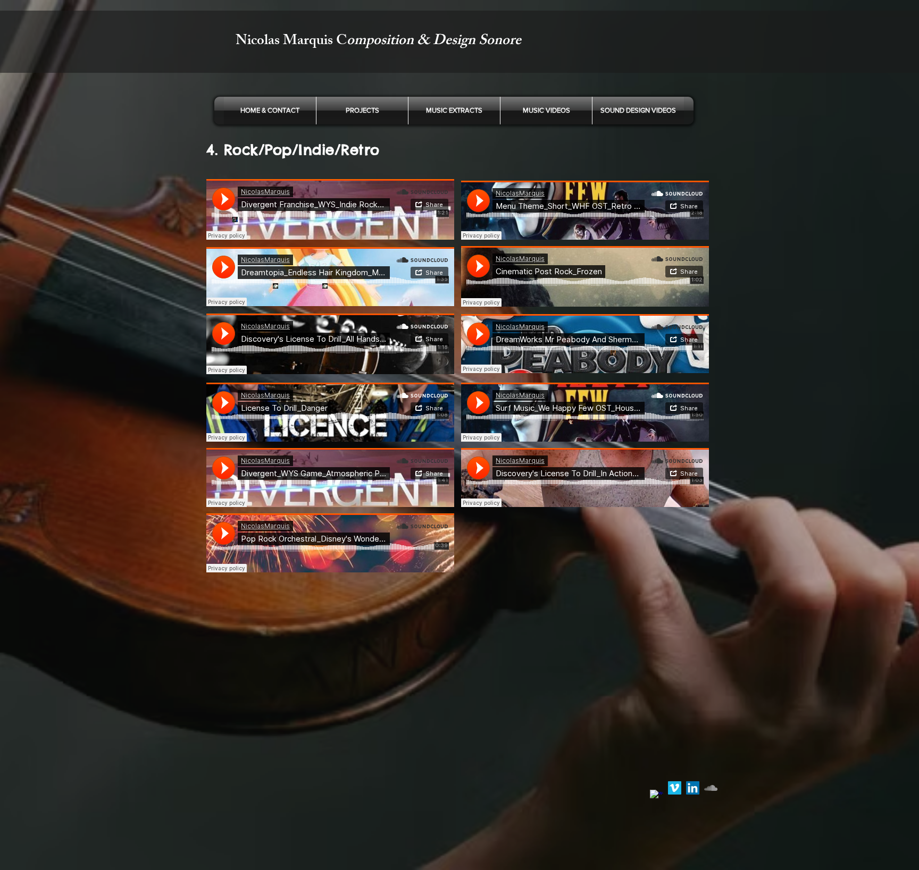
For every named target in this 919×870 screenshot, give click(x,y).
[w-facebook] (656, 796)
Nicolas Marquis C (291, 41)
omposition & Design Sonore (434, 41)
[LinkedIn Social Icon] (692, 788)
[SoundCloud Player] (330, 209)
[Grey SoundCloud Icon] (710, 788)
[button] (454, 110)
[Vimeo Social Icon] (674, 788)
